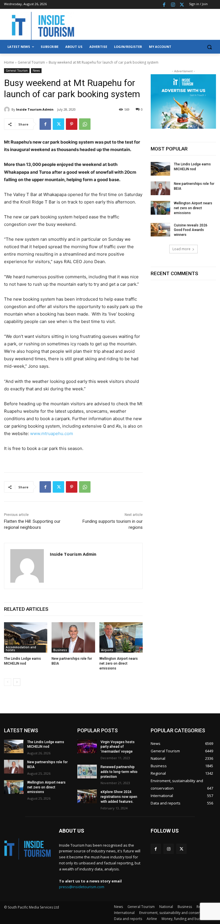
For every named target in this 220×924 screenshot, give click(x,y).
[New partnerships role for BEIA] (73, 637)
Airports (107, 650)
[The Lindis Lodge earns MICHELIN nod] (25, 637)
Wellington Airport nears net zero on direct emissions (118, 663)
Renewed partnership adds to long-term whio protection (119, 772)
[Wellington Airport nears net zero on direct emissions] (121, 637)
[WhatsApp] (85, 124)
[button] (209, 47)
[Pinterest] (71, 124)
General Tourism (31, 62)
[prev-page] (7, 682)
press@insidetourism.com (81, 886)
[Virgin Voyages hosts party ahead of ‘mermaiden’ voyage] (87, 746)
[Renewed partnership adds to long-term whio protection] (87, 771)
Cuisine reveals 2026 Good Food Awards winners (190, 230)
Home (9, 62)
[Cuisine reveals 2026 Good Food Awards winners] (160, 230)
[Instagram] (173, 4)
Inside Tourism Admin (35, 109)
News (36, 70)
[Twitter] (182, 4)
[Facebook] (164, 4)
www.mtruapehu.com (51, 433)
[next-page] (16, 682)
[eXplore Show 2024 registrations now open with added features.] (87, 796)
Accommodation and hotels (21, 648)
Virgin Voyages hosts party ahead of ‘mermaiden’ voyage (118, 747)
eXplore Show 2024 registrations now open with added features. (119, 797)
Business (60, 650)
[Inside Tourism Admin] (7, 109)
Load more (181, 248)
